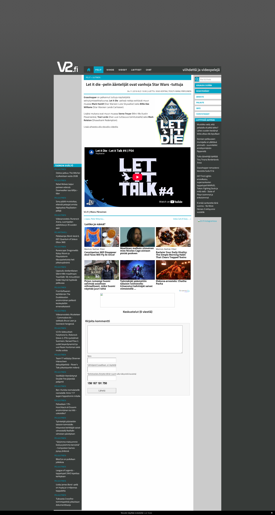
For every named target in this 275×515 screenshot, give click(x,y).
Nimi (89, 356)
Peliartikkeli (60, 232)
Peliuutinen (60, 169)
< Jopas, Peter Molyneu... (94, 218)
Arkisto (200, 96)
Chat (149, 69)
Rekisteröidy (202, 91)
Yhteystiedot (202, 113)
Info (198, 108)
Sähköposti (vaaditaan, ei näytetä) (102, 364)
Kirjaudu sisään (204, 85)
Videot (123, 69)
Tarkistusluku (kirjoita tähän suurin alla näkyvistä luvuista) (112, 373)
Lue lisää (148, 513)
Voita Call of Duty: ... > (182, 218)
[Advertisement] (137, 404)
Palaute (200, 102)
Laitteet (136, 69)
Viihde (110, 69)
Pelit (98, 69)
